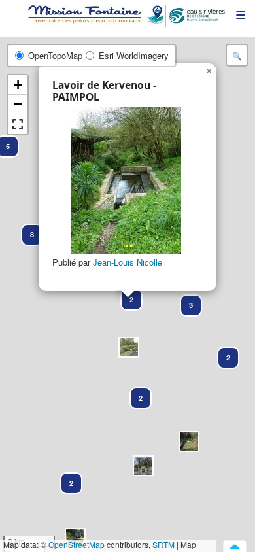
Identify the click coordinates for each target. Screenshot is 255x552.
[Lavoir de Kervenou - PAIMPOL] (125, 180)
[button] (188, 441)
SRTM (163, 544)
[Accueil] (127, 16)
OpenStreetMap (76, 544)
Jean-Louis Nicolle (127, 262)
